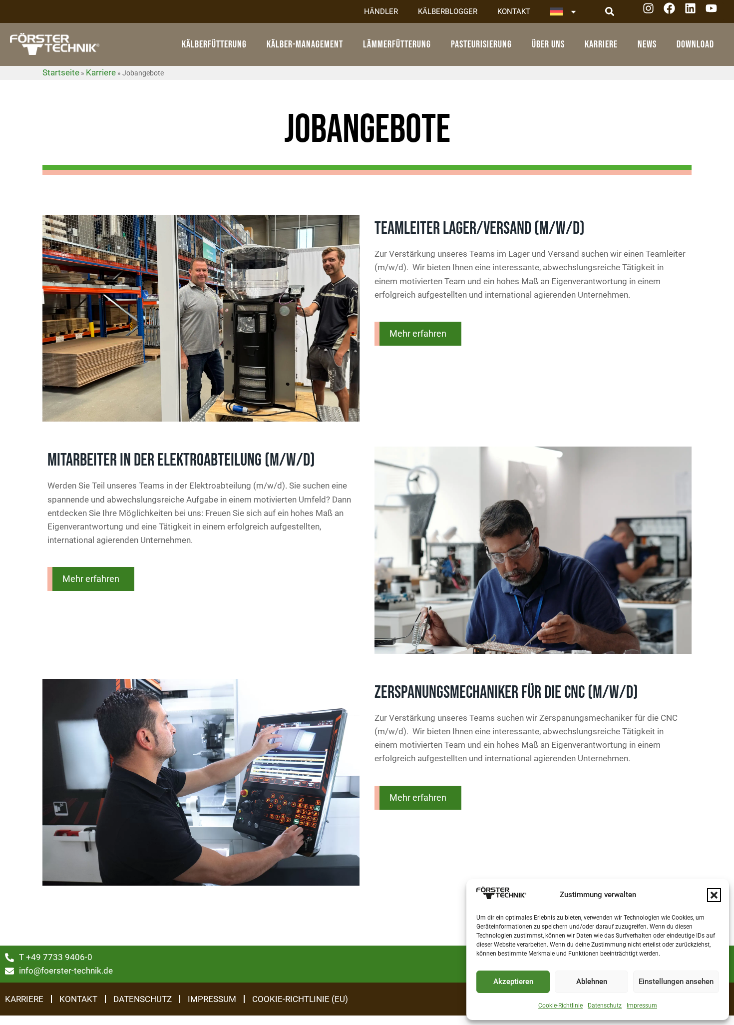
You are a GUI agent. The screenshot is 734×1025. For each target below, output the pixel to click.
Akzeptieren (513, 981)
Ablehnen (591, 981)
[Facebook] (673, 11)
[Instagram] (652, 11)
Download (695, 44)
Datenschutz (605, 1005)
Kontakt (513, 11)
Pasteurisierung (481, 44)
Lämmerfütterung (397, 44)
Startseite (60, 72)
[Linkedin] (694, 11)
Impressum (642, 1005)
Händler (381, 11)
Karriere (601, 44)
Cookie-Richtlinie (560, 1005)
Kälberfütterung (214, 44)
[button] (714, 895)
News (647, 44)
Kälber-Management (305, 44)
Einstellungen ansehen (676, 981)
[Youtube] (715, 11)
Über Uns (548, 44)
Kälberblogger (447, 11)
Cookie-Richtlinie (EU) (300, 999)
